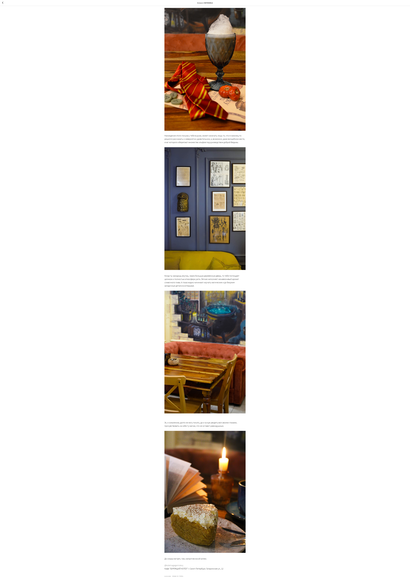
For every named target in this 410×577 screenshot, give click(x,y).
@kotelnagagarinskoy (173, 565)
